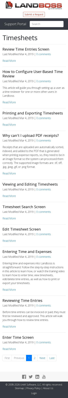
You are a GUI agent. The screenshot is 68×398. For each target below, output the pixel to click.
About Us (48, 388)
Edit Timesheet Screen (21, 229)
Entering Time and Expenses (27, 251)
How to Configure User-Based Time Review (32, 74)
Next (42, 358)
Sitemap (19, 388)
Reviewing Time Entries (22, 300)
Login (34, 393)
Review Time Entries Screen (25, 49)
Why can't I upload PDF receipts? (30, 135)
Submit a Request (34, 14)
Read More (9, 61)
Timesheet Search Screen (24, 206)
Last (51, 358)
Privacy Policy (33, 388)
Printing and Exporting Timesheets (32, 113)
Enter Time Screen (18, 337)
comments (43, 54)
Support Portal (15, 24)
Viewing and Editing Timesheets (30, 184)
